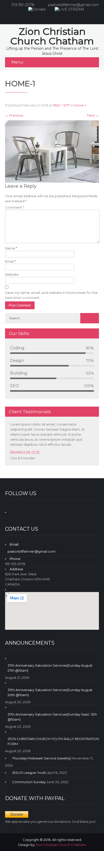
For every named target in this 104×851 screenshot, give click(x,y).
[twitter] (66, 17)
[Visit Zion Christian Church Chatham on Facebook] (13, 511)
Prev (88, 464)
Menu (17, 62)
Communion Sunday (29, 782)
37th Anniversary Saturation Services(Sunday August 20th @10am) (50, 692)
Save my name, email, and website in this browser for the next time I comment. (51, 295)
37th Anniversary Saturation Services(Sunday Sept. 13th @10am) (52, 716)
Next (93, 115)
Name (11, 248)
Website (12, 274)
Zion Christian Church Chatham (60, 845)
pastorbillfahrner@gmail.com (73, 5)
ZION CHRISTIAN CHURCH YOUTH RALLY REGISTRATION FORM (53, 741)
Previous (14, 115)
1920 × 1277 (61, 105)
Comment (14, 207)
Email (10, 261)
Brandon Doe (25, 452)
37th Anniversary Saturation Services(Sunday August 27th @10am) (50, 667)
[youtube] (56, 17)
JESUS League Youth (29, 773)
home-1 (80, 105)
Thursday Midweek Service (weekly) (41, 758)
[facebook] (46, 17)
